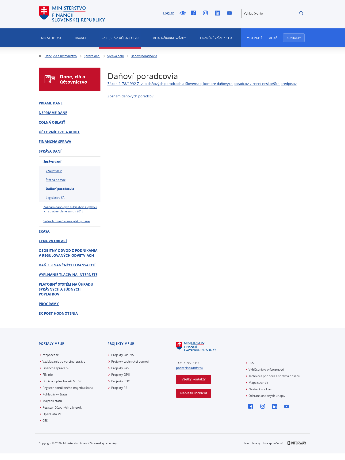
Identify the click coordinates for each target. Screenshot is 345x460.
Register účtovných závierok (62, 407)
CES (45, 420)
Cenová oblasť (53, 240)
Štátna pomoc (55, 180)
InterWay (297, 443)
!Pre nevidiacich (182, 13)
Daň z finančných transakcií (67, 265)
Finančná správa (55, 141)
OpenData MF (52, 414)
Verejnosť (254, 38)
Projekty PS (119, 388)
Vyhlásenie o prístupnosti (266, 369)
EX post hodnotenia (58, 313)
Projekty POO (120, 381)
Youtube (230, 13)
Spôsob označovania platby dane (66, 221)
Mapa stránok (258, 382)
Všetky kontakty (194, 379)
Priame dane (50, 103)
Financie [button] (81, 38)
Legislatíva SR (55, 198)
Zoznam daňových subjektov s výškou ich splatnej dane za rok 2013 (70, 209)
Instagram (206, 13)
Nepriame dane (53, 112)
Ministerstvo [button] (51, 38)
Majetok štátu (52, 401)
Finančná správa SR (55, 368)
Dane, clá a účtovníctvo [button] (119, 38)
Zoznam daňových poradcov (130, 96)
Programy (49, 303)
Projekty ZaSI (120, 368)
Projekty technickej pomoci (130, 361)
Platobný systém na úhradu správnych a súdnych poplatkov (66, 289)
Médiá (272, 38)
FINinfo (47, 374)
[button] (301, 13)
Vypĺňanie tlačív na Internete (68, 274)
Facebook (194, 13)
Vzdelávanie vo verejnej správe (63, 361)
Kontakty (294, 38)
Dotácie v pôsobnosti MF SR (61, 381)
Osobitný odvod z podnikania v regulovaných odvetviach (68, 253)
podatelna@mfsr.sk (189, 368)
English (168, 13)
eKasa (44, 231)
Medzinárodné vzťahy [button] (169, 38)
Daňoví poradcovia (60, 189)
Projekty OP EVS (122, 355)
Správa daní (50, 151)
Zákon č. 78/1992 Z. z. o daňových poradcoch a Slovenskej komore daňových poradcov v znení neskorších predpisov (202, 83)
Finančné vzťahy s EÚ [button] (216, 38)
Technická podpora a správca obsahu (274, 376)
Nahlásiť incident (193, 393)
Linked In (218, 13)
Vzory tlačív (54, 171)
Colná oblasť (52, 122)
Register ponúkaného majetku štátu (67, 388)
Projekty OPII (120, 374)
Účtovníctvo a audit (59, 132)
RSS (251, 363)
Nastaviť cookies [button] (260, 389)
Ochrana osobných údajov (267, 396)
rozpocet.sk (50, 355)
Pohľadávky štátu (54, 394)
